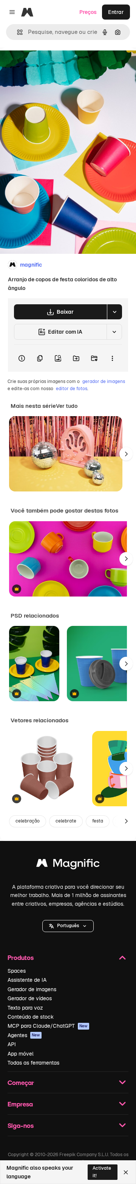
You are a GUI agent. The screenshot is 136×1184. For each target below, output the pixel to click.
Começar (21, 1082)
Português (68, 926)
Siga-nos (21, 1125)
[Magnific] (68, 865)
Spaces (17, 970)
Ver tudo (66, 406)
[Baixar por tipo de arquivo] (114, 311)
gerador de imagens (103, 381)
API (12, 1044)
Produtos (21, 957)
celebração (27, 821)
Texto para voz (25, 1007)
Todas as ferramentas (33, 1062)
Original (48, 64)
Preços (88, 12)
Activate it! (102, 1171)
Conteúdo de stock (31, 1016)
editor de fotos (71, 389)
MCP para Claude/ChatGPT (48, 1025)
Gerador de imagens (32, 989)
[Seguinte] (126, 453)
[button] (68, 926)
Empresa (20, 1104)
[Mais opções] (112, 358)
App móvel (21, 1053)
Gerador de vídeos (30, 998)
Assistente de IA (27, 979)
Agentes (24, 1035)
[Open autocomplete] (16, 32)
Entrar (116, 12)
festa (97, 821)
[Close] (126, 1172)
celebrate (66, 821)
